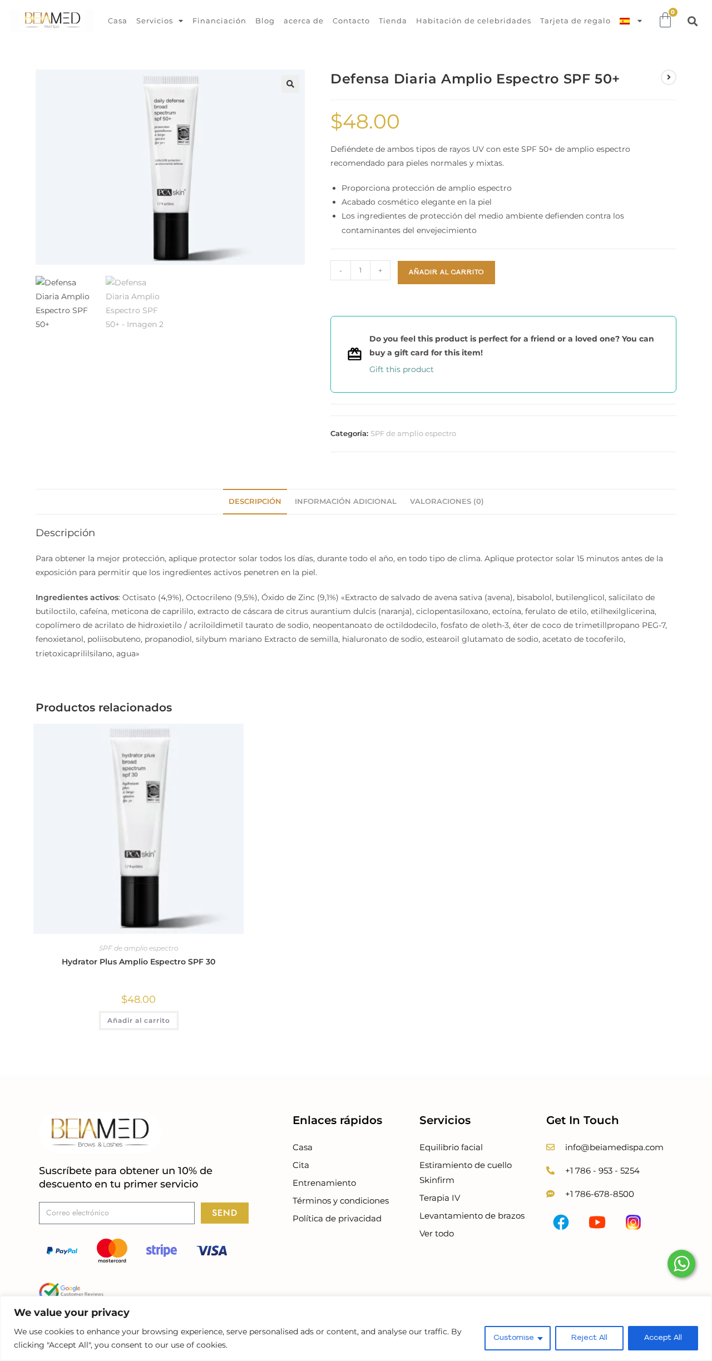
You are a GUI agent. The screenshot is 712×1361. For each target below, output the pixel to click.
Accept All (663, 1338)
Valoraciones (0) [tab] (447, 501)
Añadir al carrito (446, 272)
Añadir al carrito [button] (138, 1020)
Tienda (393, 20)
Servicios (154, 20)
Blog (265, 20)
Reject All (589, 1338)
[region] (356, 1328)
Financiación (219, 20)
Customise (513, 1338)
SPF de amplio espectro (413, 433)
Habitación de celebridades (473, 20)
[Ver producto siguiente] (668, 77)
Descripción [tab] (255, 501)
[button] (693, 21)
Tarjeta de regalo (575, 20)
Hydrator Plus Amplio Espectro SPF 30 (138, 962)
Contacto (351, 20)
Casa (117, 20)
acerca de (304, 20)
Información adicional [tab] (346, 501)
